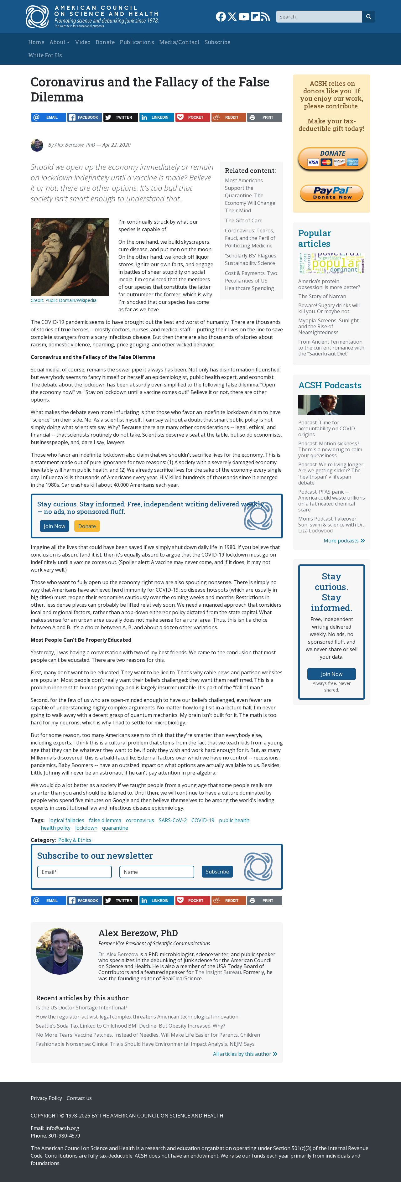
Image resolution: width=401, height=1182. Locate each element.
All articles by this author (243, 1053)
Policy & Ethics (74, 840)
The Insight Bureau (218, 972)
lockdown (86, 827)
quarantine (115, 827)
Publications (137, 42)
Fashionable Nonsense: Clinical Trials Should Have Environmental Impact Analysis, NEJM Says (145, 1043)
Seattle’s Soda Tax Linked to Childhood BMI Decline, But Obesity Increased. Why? (130, 1025)
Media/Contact (179, 42)
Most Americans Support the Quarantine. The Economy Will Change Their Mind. (250, 195)
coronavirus (140, 820)
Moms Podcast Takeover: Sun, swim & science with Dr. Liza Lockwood (331, 524)
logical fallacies (66, 820)
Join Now (54, 526)
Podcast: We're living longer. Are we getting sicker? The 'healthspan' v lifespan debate (331, 473)
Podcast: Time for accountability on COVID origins (326, 428)
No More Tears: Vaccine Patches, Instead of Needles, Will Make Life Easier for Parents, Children (148, 1034)
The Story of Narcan (322, 296)
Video (83, 42)
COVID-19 (202, 820)
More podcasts (342, 540)
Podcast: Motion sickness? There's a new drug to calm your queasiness (330, 449)
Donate (105, 42)
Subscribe (217, 42)
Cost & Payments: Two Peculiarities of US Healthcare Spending (251, 281)
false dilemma (105, 820)
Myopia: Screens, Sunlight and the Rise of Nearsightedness (328, 326)
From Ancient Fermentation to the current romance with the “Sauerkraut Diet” (331, 347)
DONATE (332, 153)
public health (234, 820)
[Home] (96, 16)
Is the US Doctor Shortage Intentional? (81, 1007)
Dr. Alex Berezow (118, 954)
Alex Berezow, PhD (75, 144)
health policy (55, 827)
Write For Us (45, 55)
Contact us (79, 1098)
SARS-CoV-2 (173, 820)
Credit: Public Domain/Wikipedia (63, 300)
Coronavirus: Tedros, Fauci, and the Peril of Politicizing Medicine (250, 238)
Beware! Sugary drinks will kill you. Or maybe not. (329, 308)
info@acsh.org (62, 1128)
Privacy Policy (46, 1098)
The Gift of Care (244, 220)
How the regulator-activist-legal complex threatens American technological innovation (137, 1016)
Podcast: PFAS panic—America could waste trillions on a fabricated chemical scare (331, 500)
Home (36, 42)
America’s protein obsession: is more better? (329, 284)
